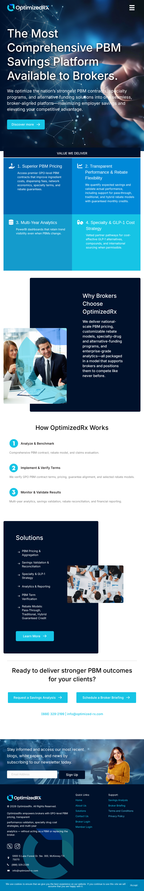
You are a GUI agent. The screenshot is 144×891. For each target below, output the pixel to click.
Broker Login (83, 821)
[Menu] (132, 8)
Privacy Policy (116, 816)
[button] (72, 775)
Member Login (84, 826)
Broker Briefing (116, 805)
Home (79, 800)
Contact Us (82, 816)
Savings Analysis (118, 800)
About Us (81, 805)
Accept (134, 885)
